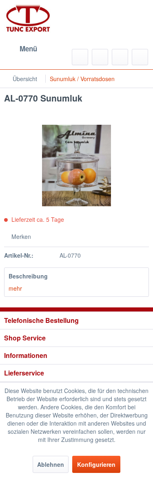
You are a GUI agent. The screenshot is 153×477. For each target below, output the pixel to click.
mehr (15, 288)
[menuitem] (20, 49)
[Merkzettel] (100, 57)
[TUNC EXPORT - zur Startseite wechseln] (28, 18)
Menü (28, 48)
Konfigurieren (96, 464)
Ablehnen (50, 464)
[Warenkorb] (140, 57)
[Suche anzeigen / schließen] (80, 57)
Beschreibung (28, 276)
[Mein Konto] (120, 57)
